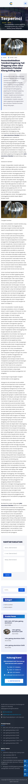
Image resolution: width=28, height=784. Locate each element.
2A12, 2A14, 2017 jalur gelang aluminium (14, 622)
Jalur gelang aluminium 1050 (11, 743)
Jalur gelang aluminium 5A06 (15, 645)
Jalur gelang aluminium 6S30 (11, 738)
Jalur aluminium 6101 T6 (9, 755)
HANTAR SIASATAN (15, 681)
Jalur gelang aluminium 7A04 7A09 (12, 740)
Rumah (4, 23)
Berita (9, 23)
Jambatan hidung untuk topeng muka (13, 752)
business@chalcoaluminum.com (15, 675)
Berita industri (8, 607)
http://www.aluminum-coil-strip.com (13, 717)
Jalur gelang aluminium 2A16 (17, 630)
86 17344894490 (7, 712)
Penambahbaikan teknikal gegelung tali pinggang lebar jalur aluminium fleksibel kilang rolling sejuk (12, 65)
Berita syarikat (8, 605)
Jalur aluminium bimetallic (10, 758)
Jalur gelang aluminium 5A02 (15, 638)
